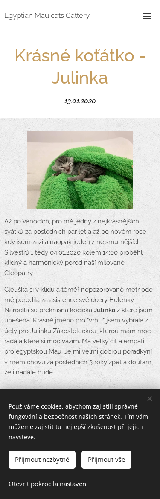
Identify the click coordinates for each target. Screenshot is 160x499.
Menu (147, 15)
